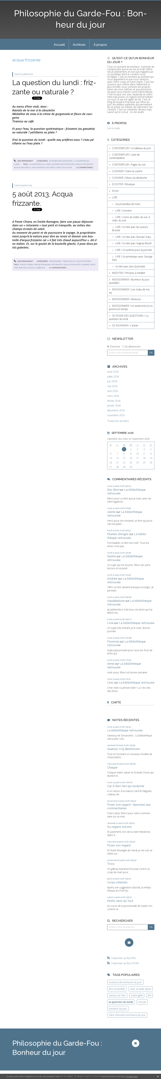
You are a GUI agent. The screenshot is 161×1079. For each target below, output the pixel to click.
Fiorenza (113, 641)
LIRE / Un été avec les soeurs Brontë (130, 228)
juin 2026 (112, 381)
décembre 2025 (116, 410)
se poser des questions (63, 164)
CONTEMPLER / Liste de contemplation (124, 156)
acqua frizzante (84, 164)
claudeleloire (116, 600)
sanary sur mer (117, 995)
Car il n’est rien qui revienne (125, 786)
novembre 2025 (116, 415)
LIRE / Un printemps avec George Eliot (132, 258)
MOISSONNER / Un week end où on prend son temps (131, 307)
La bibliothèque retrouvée (136, 623)
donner (85, 264)
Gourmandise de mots (127, 204)
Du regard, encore (119, 826)
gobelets (40, 268)
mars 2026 (113, 396)
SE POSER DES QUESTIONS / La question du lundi (128, 317)
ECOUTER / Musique (123, 184)
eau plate (67, 167)
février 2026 (114, 401)
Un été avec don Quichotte (130, 266)
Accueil (59, 45)
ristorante (56, 264)
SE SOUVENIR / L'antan (125, 325)
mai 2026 (112, 386)
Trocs (111, 863)
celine (111, 512)
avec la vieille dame (140, 989)
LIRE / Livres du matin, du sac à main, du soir (131, 218)
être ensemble (117, 989)
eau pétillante (53, 167)
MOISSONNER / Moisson (126, 299)
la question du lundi (39, 164)
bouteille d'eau (27, 268)
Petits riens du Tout (120, 901)
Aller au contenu (11, 3)
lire (149, 995)
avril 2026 (112, 391)
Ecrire (115, 191)
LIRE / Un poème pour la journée (133, 250)
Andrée (112, 578)
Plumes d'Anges (117, 534)
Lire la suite (113, 128)
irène (110, 663)
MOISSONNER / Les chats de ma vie (129, 291)
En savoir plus (131, 1076)
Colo (110, 682)
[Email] (129, 942)
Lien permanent (25, 161)
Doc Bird (113, 489)
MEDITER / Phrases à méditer (128, 273)
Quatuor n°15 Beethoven (123, 749)
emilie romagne (42, 264)
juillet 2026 (113, 376)
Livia (110, 623)
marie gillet (137, 995)
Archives (79, 45)
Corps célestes (117, 882)
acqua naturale (22, 167)
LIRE (114, 197)
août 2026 (113, 371)
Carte (116, 702)
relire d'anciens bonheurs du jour (127, 1015)
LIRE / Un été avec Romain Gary (133, 237)
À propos (100, 45)
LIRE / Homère (123, 210)
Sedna (111, 556)
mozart (142, 1002)
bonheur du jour (118, 1008)
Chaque (112, 767)
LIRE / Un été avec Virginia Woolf (133, 243)
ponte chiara (26, 264)
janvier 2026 (114, 405)
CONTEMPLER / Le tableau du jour (131, 148)
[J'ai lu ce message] (158, 1076)
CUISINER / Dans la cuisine (127, 171)
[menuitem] (59, 44)
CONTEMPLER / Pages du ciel (128, 164)
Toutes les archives (118, 421)
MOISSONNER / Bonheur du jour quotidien (70, 261)
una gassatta (38, 167)
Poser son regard (118, 845)
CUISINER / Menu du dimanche (129, 177)
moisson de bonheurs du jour (125, 982)
